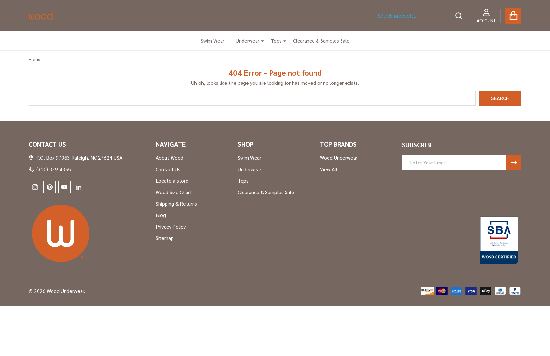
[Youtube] (64, 187)
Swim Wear (212, 40)
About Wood (169, 157)
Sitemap (165, 238)
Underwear (247, 40)
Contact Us (168, 169)
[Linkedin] (79, 187)
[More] (260, 41)
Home (34, 59)
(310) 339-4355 (53, 169)
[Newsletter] (513, 162)
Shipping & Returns (176, 203)
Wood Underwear (338, 157)
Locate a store (172, 180)
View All (328, 169)
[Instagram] (35, 187)
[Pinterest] (49, 187)
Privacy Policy (171, 226)
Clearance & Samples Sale (321, 40)
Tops (276, 40)
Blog (161, 215)
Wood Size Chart (174, 192)
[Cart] (513, 16)
